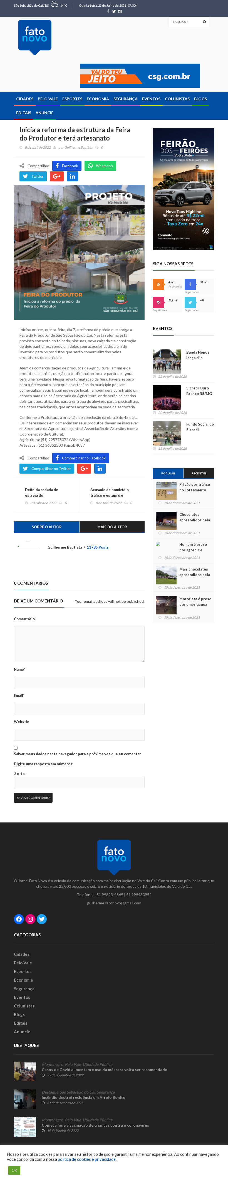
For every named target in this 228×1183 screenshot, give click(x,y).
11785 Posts (98, 547)
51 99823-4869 (109, 894)
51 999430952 (139, 894)
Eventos (151, 98)
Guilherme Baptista (78, 147)
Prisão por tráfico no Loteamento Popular (194, 490)
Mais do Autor (112, 527)
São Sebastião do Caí (77, 1092)
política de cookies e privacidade (87, 1159)
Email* (19, 695)
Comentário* (25, 619)
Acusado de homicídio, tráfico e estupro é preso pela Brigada (110, 495)
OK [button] (14, 1170)
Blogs (200, 98)
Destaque (50, 1092)
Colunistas (177, 98)
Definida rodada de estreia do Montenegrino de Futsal (46, 495)
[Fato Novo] (35, 37)
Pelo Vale (48, 98)
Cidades (24, 98)
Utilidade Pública (97, 1064)
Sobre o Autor (47, 527)
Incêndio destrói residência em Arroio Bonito (83, 1097)
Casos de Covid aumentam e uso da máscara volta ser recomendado (104, 1069)
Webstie (21, 721)
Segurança (125, 98)
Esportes (72, 98)
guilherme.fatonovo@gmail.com (114, 903)
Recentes (199, 473)
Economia (98, 98)
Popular (168, 473)
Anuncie (44, 112)
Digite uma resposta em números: (43, 764)
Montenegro (52, 1064)
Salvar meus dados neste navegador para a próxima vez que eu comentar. (78, 754)
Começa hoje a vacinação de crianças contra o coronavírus (95, 1125)
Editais (23, 112)
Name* (19, 669)
